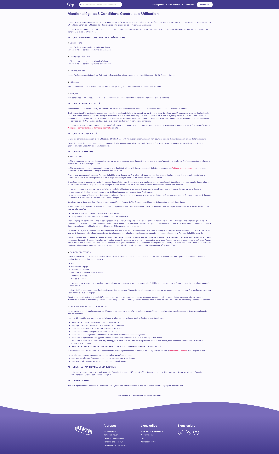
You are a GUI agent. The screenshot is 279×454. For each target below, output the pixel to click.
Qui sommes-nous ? (112, 431)
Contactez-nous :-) (111, 435)
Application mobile (148, 442)
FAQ (142, 438)
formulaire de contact (178, 351)
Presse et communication (114, 438)
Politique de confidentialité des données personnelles (90, 128)
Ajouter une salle (148, 435)
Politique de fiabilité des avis (184, 168)
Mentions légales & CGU (113, 442)
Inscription (204, 4)
